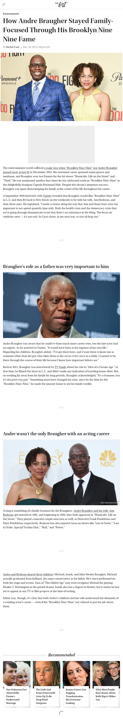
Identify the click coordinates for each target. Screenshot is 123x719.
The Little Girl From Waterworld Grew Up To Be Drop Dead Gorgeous (45, 696)
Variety (47, 195)
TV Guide (60, 367)
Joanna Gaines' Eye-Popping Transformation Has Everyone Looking (76, 696)
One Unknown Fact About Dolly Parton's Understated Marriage (16, 696)
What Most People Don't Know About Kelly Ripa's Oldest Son (106, 694)
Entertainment (11, 14)
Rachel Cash (12, 47)
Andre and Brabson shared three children (28, 574)
